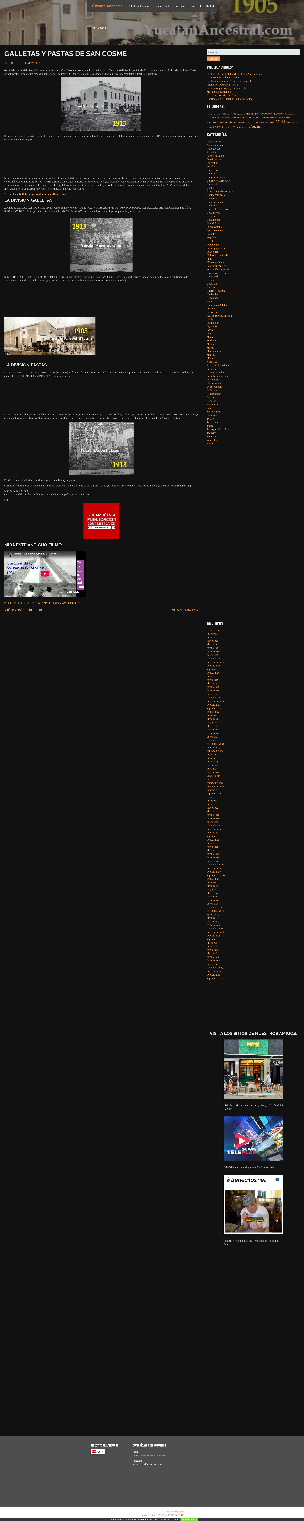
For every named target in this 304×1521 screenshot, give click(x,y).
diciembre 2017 (215, 967)
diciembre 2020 (215, 864)
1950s (293, 114)
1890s (258, 113)
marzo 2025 (213, 686)
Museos (211, 354)
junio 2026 (212, 637)
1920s (277, 113)
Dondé (65, 602)
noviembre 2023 (215, 743)
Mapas (210, 336)
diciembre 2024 (215, 697)
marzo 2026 (213, 647)
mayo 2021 (212, 846)
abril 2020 (212, 892)
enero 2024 (212, 736)
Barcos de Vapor (215, 155)
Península (209, 127)
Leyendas (212, 326)
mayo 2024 (212, 722)
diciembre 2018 (215, 928)
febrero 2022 (213, 818)
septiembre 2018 (215, 939)
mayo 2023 (212, 765)
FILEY (210, 258)
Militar (210, 347)
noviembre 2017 (215, 971)
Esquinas (212, 237)
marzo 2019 (213, 921)
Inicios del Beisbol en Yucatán (223, 84)
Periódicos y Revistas (218, 376)
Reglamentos (214, 393)
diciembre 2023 (215, 740)
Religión (227, 127)
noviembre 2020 (215, 868)
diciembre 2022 (215, 782)
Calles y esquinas (216, 177)
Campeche (240, 117)
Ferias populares (216, 248)
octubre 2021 (213, 832)
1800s (223, 113)
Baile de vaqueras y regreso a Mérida (226, 88)
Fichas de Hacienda (217, 255)
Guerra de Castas (216, 290)
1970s (214, 117)
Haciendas (229, 122)
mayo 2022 (212, 807)
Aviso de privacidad (174, 1511)
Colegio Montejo (277, 117)
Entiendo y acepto (189, 1519)
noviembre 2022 (215, 786)
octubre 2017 (213, 974)
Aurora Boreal (214, 141)
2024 (218, 117)
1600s (213, 114)
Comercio (212, 198)
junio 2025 (212, 676)
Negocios (212, 361)
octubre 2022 (213, 789)
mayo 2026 (212, 640)
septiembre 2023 (215, 750)
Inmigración (213, 319)
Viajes (249, 127)
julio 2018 (212, 942)
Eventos (211, 241)
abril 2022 (212, 811)
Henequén (212, 297)
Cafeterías (212, 169)
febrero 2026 (213, 651)
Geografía (212, 283)
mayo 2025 (212, 679)
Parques (211, 368)
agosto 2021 (213, 839)
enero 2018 (212, 963)
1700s (218, 114)
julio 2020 (212, 882)
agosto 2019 (213, 914)
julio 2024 (212, 715)
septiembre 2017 (215, 978)
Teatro (210, 418)
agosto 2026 (213, 630)
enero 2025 (212, 693)
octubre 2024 (214, 704)
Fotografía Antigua (217, 265)
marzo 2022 (213, 814)
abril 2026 (212, 644)
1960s (209, 117)
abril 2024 (212, 725)
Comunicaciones (216, 201)
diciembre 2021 (215, 825)
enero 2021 (212, 860)
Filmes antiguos (215, 262)
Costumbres (213, 212)
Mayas (210, 344)
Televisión (212, 422)
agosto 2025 (213, 672)
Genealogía (213, 276)
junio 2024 (212, 718)
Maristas (211, 340)
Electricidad (213, 223)
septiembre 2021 (215, 836)
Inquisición (213, 322)
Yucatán (257, 126)
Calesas (211, 173)
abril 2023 (212, 768)
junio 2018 (212, 946)
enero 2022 (212, 821)
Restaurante (213, 404)
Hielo (210, 301)
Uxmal (244, 127)
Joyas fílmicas (181, 5)
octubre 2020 (214, 871)
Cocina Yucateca (267, 117)
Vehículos (212, 439)
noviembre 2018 (215, 932)
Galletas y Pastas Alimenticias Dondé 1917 (42, 194)
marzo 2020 (213, 896)
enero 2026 (212, 654)
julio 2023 (212, 757)
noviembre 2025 (215, 662)
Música (211, 358)
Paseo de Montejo (292, 122)
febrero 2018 (213, 960)
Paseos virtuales (215, 372)
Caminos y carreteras (218, 180)
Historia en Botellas (217, 304)
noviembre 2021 (215, 828)
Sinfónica (212, 415)
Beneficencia (214, 159)
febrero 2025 (213, 690)
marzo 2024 (213, 729)
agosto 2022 (213, 797)
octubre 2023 (214, 747)
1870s (248, 113)
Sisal (231, 127)
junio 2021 (212, 843)
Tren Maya (212, 436)
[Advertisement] (75, 159)
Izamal (256, 122)
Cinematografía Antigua (220, 191)
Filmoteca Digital (162, 5)
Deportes (211, 216)
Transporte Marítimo (218, 429)
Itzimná (250, 122)
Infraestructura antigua (219, 315)
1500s (209, 114)
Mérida (74, 602)
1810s (228, 114)
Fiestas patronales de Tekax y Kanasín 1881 (229, 81)
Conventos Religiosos (218, 209)
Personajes (212, 379)
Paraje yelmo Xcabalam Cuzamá (224, 77)
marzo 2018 (213, 956)
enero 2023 (212, 779)
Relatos (211, 397)
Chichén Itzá (256, 117)
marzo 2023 (213, 772)
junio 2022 (212, 804)
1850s (238, 114)
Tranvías (237, 127)
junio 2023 (212, 761)
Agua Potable (225, 117)
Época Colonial (215, 226)
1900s (264, 113)
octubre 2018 (213, 935)
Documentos (213, 219)
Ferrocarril (289, 117)
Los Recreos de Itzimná (267, 122)
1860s (243, 114)
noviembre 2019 (215, 910)
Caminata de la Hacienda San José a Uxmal (230, 98)
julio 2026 (212, 633)
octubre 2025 (213, 665)
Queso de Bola (214, 386)
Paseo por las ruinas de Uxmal (223, 95)
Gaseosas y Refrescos (218, 272)
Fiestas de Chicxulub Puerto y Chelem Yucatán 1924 (234, 73)
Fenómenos (213, 244)
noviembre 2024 (215, 701)
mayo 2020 (212, 889)
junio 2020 (212, 885)
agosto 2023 (213, 754)
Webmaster (34, 63)
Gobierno (212, 287)
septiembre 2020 (216, 875)
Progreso (218, 126)
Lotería (210, 333)
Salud (210, 408)
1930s (283, 113)
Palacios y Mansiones (218, 365)
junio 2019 (212, 917)
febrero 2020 (213, 900)
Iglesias (211, 308)
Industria (28, 602)
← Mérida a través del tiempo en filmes (24, 610)
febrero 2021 (213, 857)
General (211, 280)
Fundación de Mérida (218, 269)
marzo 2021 (213, 853)
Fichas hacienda (212, 122)
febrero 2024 (213, 733)
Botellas (211, 166)
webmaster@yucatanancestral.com (149, 1455)
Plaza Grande (214, 383)
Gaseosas (221, 122)
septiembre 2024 (215, 708)
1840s (233, 113)
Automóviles (213, 148)
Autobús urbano (215, 145)
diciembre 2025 (215, 658)
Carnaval (212, 184)
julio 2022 (212, 800)
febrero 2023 (213, 775)
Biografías (212, 162)
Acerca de (197, 5)
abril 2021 (212, 850)
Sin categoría (214, 411)
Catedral (248, 117)
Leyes (210, 329)
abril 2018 (212, 953)
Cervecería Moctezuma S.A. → (183, 610)
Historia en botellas (240, 122)
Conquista (212, 205)
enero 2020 (212, 903)
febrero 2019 (213, 924)
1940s (288, 114)
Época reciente (215, 230)
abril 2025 (212, 683)
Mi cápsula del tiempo (219, 91)
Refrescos (212, 390)
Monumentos (214, 351)
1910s (58, 602)
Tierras (211, 425)
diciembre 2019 (215, 907)
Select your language (139, 5)
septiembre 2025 (215, 669)
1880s (252, 114)
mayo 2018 (212, 949)
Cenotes (211, 187)
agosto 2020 (213, 878)
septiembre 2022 (215, 793)
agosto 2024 (213, 711)
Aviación (232, 117)
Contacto (210, 5)
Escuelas (211, 233)
